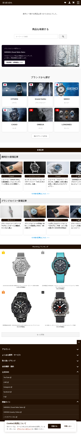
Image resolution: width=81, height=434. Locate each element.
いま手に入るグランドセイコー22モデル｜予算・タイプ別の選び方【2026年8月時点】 (57, 226)
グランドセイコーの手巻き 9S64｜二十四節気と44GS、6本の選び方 (35, 226)
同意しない (68, 426)
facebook (7, 392)
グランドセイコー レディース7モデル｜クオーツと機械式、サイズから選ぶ (11, 226)
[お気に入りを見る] (65, 3)
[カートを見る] (73, 3)
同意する (54, 426)
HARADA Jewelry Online (12, 412)
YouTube (6, 377)
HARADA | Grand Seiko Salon (13, 407)
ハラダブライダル (9, 417)
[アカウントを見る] (69, 3)
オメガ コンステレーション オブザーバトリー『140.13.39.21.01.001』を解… (35, 182)
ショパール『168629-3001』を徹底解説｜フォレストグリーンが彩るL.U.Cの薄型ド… (11, 182)
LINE (5, 382)
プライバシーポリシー (24, 429)
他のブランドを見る (40, 136)
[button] (78, 176)
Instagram (7, 387)
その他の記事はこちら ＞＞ (40, 193)
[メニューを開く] (78, 2)
